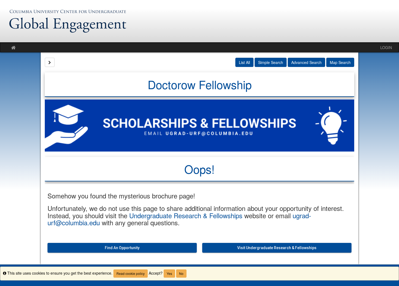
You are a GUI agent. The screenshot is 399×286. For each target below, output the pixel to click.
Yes (169, 273)
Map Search (340, 62)
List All (244, 62)
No (181, 273)
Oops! (199, 169)
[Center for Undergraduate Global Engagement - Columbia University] (199, 21)
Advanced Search (306, 62)
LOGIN (386, 47)
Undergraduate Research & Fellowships (185, 215)
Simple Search (270, 62)
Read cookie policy (130, 273)
